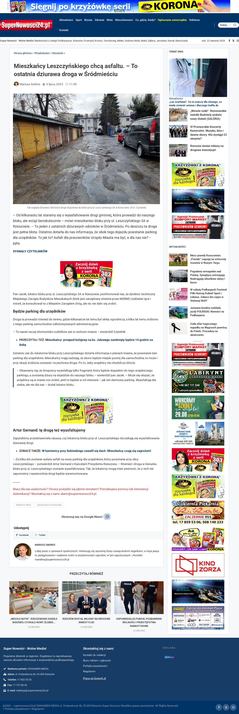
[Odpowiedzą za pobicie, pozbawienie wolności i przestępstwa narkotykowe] (139, 597)
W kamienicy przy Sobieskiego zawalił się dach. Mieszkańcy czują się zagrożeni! (96, 451)
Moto (110, 20)
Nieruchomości (124, 20)
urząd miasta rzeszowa (49, 505)
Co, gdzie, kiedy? (145, 20)
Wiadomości (42, 53)
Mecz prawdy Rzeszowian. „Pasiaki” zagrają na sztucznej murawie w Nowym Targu (208, 259)
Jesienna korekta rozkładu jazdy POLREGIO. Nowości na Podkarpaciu (207, 311)
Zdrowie (99, 20)
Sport (79, 20)
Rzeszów (57, 53)
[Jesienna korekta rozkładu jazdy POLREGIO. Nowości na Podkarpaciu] (178, 312)
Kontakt (63, 30)
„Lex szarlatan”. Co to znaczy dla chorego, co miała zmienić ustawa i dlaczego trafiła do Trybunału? (195, 105)
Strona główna (23, 53)
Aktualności (66, 20)
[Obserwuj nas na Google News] (107, 518)
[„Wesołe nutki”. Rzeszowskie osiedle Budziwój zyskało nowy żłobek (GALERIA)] (33, 597)
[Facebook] (229, 40)
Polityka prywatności (17, 708)
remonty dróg (23, 505)
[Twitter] (233, 40)
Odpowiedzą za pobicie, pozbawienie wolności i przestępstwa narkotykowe (139, 622)
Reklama (194, 20)
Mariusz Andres (45, 544)
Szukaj (235, 25)
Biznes (88, 20)
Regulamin (38, 708)
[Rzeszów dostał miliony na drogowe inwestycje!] (86, 597)
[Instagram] (238, 40)
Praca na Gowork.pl (94, 678)
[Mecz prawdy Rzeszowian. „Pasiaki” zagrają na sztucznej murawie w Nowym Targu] (178, 260)
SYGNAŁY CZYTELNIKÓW (30, 251)
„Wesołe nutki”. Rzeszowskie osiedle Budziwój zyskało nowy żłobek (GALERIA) (208, 114)
